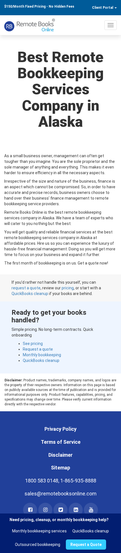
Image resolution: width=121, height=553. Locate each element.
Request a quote (38, 349)
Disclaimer (60, 455)
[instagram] (45, 510)
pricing (68, 288)
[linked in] (76, 510)
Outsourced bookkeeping (37, 544)
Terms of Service (60, 442)
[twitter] (60, 510)
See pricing (33, 343)
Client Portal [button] (103, 8)
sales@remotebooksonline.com (60, 494)
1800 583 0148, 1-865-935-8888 (60, 481)
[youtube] (91, 510)
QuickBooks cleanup (30, 293)
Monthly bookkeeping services (39, 531)
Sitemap (60, 468)
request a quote (26, 288)
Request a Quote (86, 544)
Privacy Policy (60, 429)
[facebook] (30, 510)
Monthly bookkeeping (42, 355)
